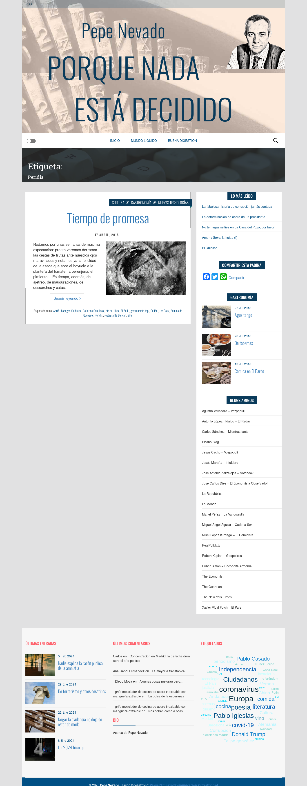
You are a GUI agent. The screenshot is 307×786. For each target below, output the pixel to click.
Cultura (118, 202)
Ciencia (222, 700)
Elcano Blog (210, 442)
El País (211, 683)
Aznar (239, 664)
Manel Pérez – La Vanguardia (223, 514)
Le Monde (209, 504)
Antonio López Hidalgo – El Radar (226, 421)
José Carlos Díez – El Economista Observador (235, 483)
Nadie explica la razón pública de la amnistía (80, 665)
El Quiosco (209, 248)
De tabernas (244, 342)
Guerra (212, 672)
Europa (241, 698)
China (264, 692)
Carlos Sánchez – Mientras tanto (225, 431)
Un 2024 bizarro (71, 747)
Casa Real (270, 670)
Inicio (115, 140)
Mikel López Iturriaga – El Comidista (227, 535)
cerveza (212, 666)
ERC (262, 688)
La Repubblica (212, 493)
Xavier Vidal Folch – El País (221, 607)
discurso (206, 714)
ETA (204, 699)
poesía (241, 707)
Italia (229, 657)
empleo (259, 739)
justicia (208, 688)
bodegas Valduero (71, 310)
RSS (28, 4)
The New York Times (217, 597)
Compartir (236, 277)
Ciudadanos (240, 679)
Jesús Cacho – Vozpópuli (220, 452)
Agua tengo (243, 314)
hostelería (266, 674)
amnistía (213, 692)
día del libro (112, 310)
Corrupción (220, 730)
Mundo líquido (144, 140)
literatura (264, 706)
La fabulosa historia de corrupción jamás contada (237, 206)
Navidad (266, 729)
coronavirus (239, 689)
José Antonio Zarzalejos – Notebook (228, 473)
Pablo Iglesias (234, 715)
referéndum (270, 678)
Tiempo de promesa (108, 217)
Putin (275, 692)
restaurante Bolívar (115, 315)
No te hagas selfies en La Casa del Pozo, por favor (238, 227)
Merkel (207, 719)
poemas (208, 704)
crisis (272, 719)
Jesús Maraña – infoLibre (220, 462)
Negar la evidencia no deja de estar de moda (80, 722)
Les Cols (164, 310)
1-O (219, 674)
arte (228, 724)
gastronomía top (140, 310)
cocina (223, 706)
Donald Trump (248, 734)
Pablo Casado (253, 659)
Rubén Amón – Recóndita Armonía (227, 566)
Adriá (56, 310)
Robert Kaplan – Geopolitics (222, 555)
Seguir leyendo (65, 298)
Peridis (98, 315)
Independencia (237, 669)
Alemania (267, 724)
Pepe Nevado (123, 30)
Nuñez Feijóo (264, 664)
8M (277, 696)
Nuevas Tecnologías (173, 202)
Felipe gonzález (238, 741)
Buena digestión (182, 140)
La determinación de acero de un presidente (233, 216)
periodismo (224, 661)
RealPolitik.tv (211, 545)
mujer (221, 721)
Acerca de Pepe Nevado (130, 732)
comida (265, 699)
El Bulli (125, 310)
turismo (209, 709)
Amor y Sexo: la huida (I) (219, 237)
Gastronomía (141, 202)
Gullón (154, 310)
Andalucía (219, 696)
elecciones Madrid (216, 735)
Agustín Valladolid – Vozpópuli (223, 411)
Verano (267, 683)
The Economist (212, 576)
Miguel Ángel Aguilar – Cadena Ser (227, 524)
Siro (130, 315)
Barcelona (215, 725)
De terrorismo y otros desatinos (82, 691)
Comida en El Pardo (249, 371)
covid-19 (243, 725)
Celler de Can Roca (93, 310)
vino (259, 718)
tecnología (210, 679)
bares (275, 688)
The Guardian (212, 586)
